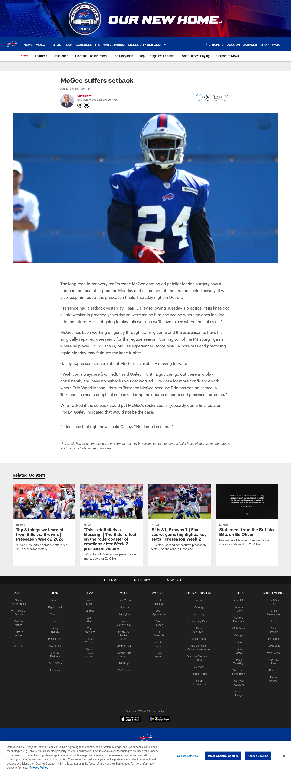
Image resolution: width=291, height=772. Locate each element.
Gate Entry (199, 613)
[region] (145, 756)
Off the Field (124, 645)
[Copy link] (224, 97)
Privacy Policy (38, 767)
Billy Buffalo (273, 638)
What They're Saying (89, 653)
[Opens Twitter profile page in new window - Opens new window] (79, 105)
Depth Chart (55, 607)
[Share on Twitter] (207, 99)
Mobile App (273, 652)
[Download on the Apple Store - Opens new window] (130, 719)
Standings (55, 645)
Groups (238, 635)
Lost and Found (198, 638)
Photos (273, 670)
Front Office (55, 663)
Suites (238, 642)
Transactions (55, 638)
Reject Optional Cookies (223, 755)
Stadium (198, 600)
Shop (273, 621)
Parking (198, 607)
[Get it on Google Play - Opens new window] (159, 721)
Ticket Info (239, 600)
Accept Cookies (258, 755)
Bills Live (124, 607)
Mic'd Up (124, 663)
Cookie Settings (187, 755)
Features (89, 610)
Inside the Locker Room (123, 635)
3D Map (198, 666)
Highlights (124, 613)
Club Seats (238, 628)
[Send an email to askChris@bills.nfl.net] (86, 105)
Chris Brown (84, 95)
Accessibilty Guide (198, 620)
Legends (55, 670)
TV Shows (124, 670)
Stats (55, 620)
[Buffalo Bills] (145, 738)
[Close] (284, 756)
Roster (55, 600)
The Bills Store (198, 673)
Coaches (55, 613)
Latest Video (124, 600)
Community (273, 645)
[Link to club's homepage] (12, 44)
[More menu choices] (165, 44)
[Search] (208, 44)
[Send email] (216, 99)
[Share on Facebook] (199, 99)
